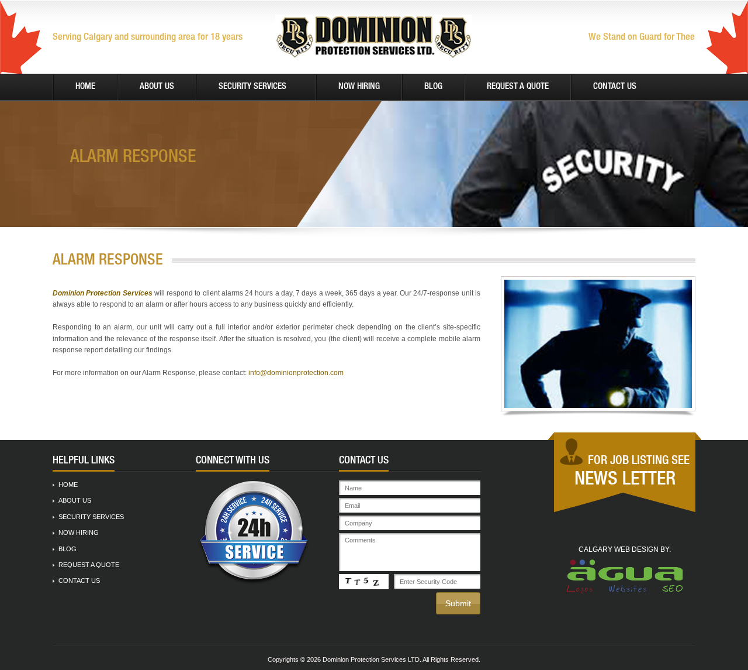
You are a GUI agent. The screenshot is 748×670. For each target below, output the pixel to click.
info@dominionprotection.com (296, 373)
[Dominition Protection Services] (373, 36)
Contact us (614, 87)
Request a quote (518, 87)
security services (252, 87)
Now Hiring (359, 87)
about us (157, 87)
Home (85, 87)
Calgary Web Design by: (625, 549)
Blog (433, 87)
